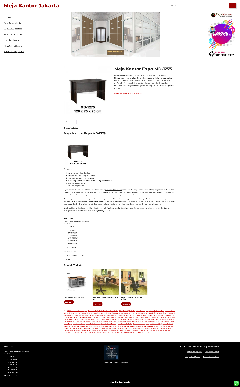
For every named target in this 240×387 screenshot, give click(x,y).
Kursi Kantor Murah (97, 330)
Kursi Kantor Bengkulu (163, 322)
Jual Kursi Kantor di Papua (148, 317)
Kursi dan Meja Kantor (113, 190)
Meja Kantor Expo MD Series (133, 93)
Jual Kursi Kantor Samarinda (165, 319)
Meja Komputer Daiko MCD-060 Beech (105, 299)
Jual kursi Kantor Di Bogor (126, 313)
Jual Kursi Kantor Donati (92, 319)
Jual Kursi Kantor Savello (71, 322)
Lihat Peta (67, 259)
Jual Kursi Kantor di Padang (114, 317)
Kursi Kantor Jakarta (107, 328)
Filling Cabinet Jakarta (126, 311)
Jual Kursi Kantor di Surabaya (166, 317)
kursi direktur (117, 322)
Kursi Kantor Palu (125, 330)
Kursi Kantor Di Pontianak (117, 326)
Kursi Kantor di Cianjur (125, 324)
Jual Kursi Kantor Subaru (87, 322)
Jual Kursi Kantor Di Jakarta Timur (133, 315)
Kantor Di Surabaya (102, 322)
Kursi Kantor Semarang (154, 330)
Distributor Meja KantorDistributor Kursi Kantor (103, 311)
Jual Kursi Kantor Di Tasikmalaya (74, 319)
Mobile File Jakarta (103, 332)
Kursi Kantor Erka (69, 328)
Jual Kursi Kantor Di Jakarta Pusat (89, 315)
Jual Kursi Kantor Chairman (72, 313)
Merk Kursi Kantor (90, 332)
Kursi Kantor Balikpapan (147, 322)
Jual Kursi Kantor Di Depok (143, 313)
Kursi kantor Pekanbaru (139, 330)
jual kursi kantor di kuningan (77, 317)
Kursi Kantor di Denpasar (141, 324)
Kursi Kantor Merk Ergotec (82, 330)
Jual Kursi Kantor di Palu (131, 317)
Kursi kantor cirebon (79, 324)
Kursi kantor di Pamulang (100, 326)
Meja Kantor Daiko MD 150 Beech (131, 299)
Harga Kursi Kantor (139, 311)
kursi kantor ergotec (166, 326)
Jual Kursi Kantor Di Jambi (153, 315)
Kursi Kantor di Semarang (134, 326)
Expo (121, 93)
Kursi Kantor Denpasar (93, 324)
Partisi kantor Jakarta (130, 332)
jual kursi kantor (170, 311)
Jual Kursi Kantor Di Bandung (91, 313)
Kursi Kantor (135, 322)
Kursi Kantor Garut (81, 328)
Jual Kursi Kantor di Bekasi (109, 313)
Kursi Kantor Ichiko (94, 328)
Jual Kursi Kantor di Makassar (95, 317)
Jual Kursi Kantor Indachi (147, 319)
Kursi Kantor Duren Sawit (151, 326)
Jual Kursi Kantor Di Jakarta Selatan (111, 315)
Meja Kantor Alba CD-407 (74, 298)
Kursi (110, 322)
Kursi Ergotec (126, 322)
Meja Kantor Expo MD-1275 (85, 133)
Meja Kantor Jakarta (31, 5)
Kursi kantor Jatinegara (121, 328)
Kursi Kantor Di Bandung (109, 324)
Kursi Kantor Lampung (148, 328)
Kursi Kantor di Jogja (156, 324)
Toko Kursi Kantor (143, 332)
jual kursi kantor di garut (160, 313)
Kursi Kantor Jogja (134, 328)
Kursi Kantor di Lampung (84, 326)
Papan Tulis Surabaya (116, 332)
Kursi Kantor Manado (163, 328)
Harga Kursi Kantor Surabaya (155, 311)
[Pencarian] (232, 5)
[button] (108, 69)
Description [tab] (70, 122)
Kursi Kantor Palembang (111, 330)
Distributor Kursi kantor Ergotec (77, 311)
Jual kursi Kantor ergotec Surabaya (128, 319)
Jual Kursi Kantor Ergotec (108, 319)
